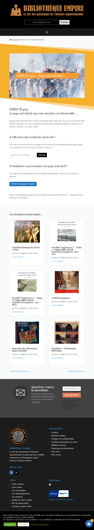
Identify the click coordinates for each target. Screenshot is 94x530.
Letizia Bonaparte (61, 297)
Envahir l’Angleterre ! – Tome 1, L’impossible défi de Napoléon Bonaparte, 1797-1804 (27, 301)
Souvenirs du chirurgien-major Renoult (25, 349)
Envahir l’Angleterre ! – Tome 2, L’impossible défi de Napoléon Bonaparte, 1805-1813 (67, 250)
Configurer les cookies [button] (39, 524)
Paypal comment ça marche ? (61, 500)
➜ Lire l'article (18, 257)
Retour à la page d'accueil (23, 184)
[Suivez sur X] (16, 472)
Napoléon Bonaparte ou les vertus (26, 248)
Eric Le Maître (20, 253)
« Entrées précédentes (19, 371)
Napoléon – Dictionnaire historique (64, 349)
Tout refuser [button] (23, 524)
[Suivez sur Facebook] (11, 472)
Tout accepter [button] (10, 524)
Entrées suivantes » (76, 371)
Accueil (15, 40)
